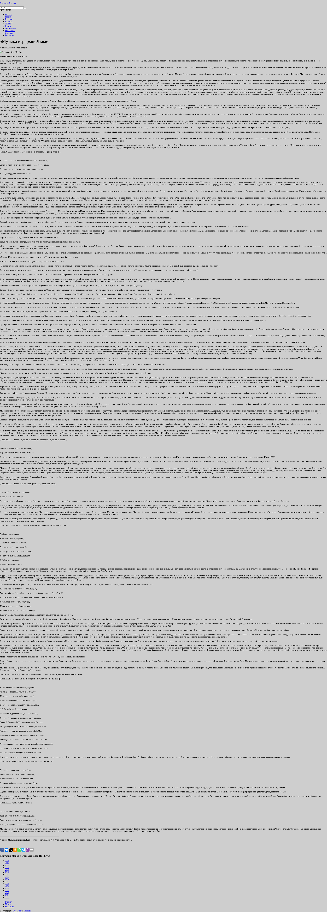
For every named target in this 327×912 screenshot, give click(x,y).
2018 (7, 888)
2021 (7, 895)
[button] (6, 10)
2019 (7, 891)
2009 (7, 867)
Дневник (9, 33)
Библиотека (10, 31)
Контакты (9, 35)
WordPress (17, 911)
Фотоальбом (10, 28)
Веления (9, 21)
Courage (27, 911)
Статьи (8, 24)
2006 (7, 861)
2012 (7, 874)
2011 (7, 872)
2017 (7, 886)
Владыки (9, 19)
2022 (7, 897)
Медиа (8, 17)
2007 (7, 863)
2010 (7, 870)
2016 (7, 884)
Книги (8, 26)
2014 (7, 879)
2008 (7, 865)
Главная (8, 14)
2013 (7, 877)
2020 (7, 893)
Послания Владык (8, 3)
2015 (7, 881)
